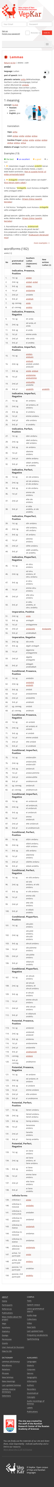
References (7, 1309)
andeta (29, 307)
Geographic (32, 1377)
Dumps (5, 1335)
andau (29, 286)
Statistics (6, 1331)
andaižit (29, 685)
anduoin (29, 357)
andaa (15, 136)
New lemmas (7, 1377)
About (5, 1297)
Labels (30, 1407)
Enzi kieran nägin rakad (15, 182)
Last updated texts (35, 1331)
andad (29, 282)
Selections (6, 1396)
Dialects (30, 1365)
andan (29, 278)
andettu (29, 1275)
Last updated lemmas (11, 1385)
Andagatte (46, 629)
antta (23, 79)
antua (23, 143)
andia (21, 136)
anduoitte (30, 382)
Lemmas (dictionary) (11, 1361)
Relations (6, 1369)
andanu (29, 1261)
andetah (29, 299)
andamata (30, 1247)
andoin (29, 354)
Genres (30, 1373)
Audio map (32, 1315)
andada (25, 85)
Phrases (5, 1373)
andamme (30, 290)
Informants (32, 1381)
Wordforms (7, 1365)
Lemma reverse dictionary (8, 1390)
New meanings (8, 1381)
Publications (7, 1313)
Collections (32, 1319)
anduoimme (31, 378)
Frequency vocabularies (37, 1335)
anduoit (29, 361)
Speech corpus (33, 1304)
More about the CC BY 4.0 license (18, 1449)
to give (15, 105)
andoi (28, 371)
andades (30, 1205)
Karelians (6, 1327)
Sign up (5, 31)
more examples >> (42, 243)
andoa (28, 136)
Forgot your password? (11, 34)
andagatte (30, 629)
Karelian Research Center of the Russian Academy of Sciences (33, 1426)
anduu (17, 143)
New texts (31, 1327)
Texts (29, 1301)
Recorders (31, 1389)
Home (4, 1301)
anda (28, 303)
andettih (30, 389)
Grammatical (32, 1393)
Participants (7, 1305)
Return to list (9, 62)
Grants (5, 1343)
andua (34, 136)
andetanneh (31, 1052)
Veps (4, 1323)
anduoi (35, 371)
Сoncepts (31, 1397)
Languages (31, 1361)
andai (28, 1200)
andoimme (31, 375)
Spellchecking (33, 1339)
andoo (44, 140)
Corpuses (31, 1369)
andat (35, 282)
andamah (30, 1226)
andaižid (30, 682)
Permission (7, 1339)
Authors (30, 1385)
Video (29, 1323)
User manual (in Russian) (13, 1347)
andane (29, 1056)
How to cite (7, 1351)
